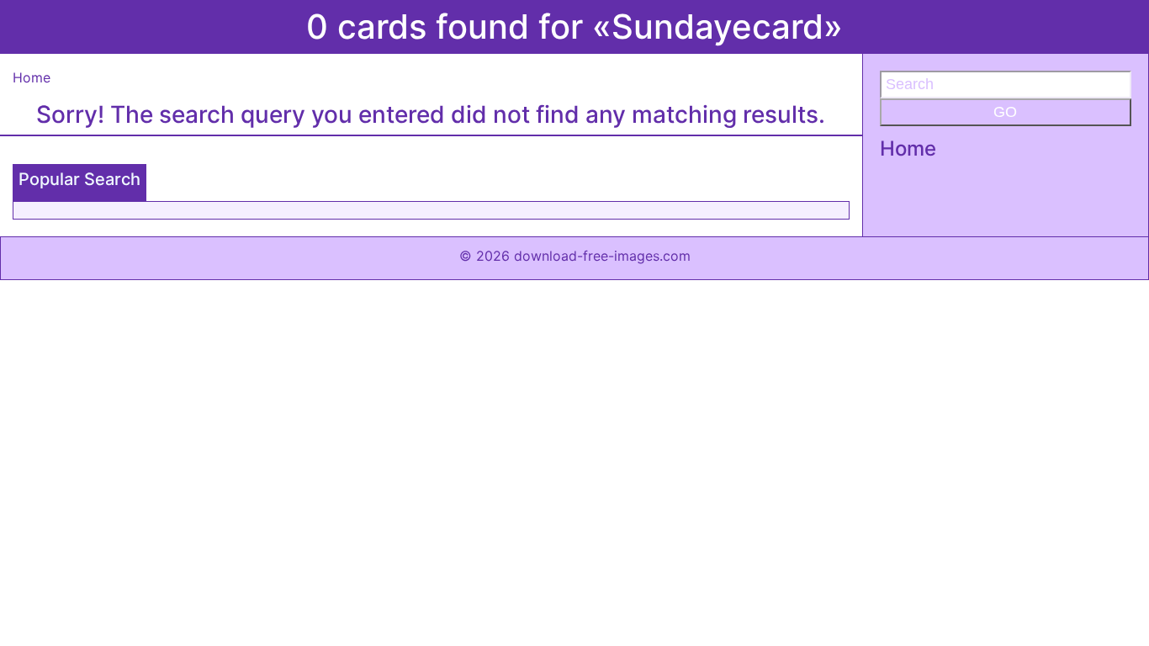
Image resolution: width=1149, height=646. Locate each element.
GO (1005, 111)
